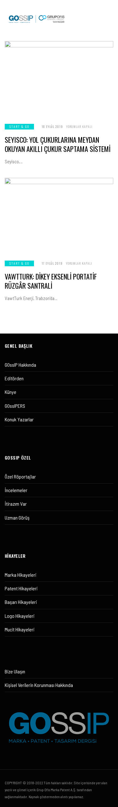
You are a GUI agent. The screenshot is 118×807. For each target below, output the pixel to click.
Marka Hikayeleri (20, 575)
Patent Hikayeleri (21, 588)
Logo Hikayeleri (19, 616)
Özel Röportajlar (20, 476)
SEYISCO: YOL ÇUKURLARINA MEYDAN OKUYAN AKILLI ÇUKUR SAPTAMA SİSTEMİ (57, 144)
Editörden (14, 378)
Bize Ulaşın (15, 671)
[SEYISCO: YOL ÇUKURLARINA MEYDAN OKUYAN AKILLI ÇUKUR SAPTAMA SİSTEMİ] (59, 78)
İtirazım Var (16, 504)
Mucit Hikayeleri (19, 629)
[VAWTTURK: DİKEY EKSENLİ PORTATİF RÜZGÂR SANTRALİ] (59, 215)
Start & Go (19, 126)
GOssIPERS (15, 406)
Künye (10, 392)
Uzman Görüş (17, 518)
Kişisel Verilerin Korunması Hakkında (39, 685)
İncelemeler (16, 490)
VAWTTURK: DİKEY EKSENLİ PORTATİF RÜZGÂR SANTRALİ (51, 281)
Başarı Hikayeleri (21, 602)
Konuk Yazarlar (19, 419)
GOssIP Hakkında (20, 365)
